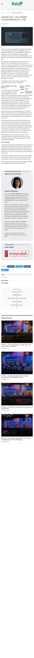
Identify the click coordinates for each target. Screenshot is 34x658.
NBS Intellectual (17, 305)
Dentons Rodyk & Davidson (17, 298)
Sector (8, 12)
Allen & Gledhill (17, 292)
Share (11, 266)
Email (5, 270)
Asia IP (3, 12)
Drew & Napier (17, 302)
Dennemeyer (17, 295)
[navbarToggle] (2, 3)
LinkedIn (27, 266)
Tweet (19, 266)
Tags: (2, 274)
